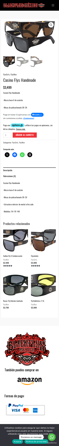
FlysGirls (6, 74)
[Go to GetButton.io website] (52, 443)
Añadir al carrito (25, 134)
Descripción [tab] (7, 170)
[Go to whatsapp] (52, 437)
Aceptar (17, 441)
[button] (51, 25)
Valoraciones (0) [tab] (9, 176)
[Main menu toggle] (53, 5)
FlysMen (14, 74)
